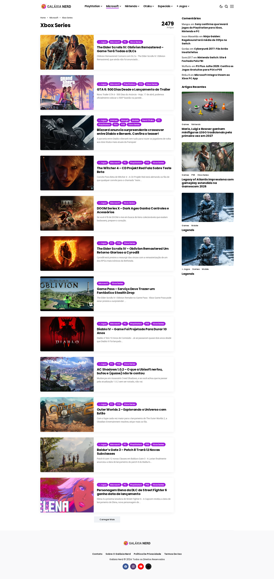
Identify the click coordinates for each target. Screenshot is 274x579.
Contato (97, 554)
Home (43, 17)
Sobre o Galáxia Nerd (118, 554)
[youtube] (141, 566)
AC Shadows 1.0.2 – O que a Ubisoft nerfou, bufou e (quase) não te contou (130, 371)
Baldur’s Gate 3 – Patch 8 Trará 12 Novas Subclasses (128, 452)
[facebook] (126, 566)
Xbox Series (67, 17)
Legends (188, 230)
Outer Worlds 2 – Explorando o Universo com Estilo (131, 411)
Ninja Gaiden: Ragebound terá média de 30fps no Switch (204, 40)
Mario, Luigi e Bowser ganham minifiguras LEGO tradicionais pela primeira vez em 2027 (207, 132)
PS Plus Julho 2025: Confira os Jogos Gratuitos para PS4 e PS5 (207, 68)
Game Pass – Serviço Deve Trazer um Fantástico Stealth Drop (126, 291)
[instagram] (133, 566)
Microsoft (53, 17)
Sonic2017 (187, 57)
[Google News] (148, 566)
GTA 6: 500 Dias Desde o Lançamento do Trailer (133, 89)
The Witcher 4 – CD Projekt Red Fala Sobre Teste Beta (134, 170)
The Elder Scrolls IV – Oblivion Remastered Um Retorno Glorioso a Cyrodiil (133, 250)
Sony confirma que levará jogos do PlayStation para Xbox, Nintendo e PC (205, 28)
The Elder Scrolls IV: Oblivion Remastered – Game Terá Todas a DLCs (130, 49)
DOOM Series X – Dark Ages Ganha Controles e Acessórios (133, 210)
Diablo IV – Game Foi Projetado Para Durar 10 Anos (131, 331)
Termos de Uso (173, 554)
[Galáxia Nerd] (56, 6)
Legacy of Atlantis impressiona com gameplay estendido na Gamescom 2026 (208, 182)
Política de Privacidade (147, 554)
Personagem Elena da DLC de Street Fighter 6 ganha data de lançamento (132, 492)
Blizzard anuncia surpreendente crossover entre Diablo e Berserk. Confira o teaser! (130, 132)
